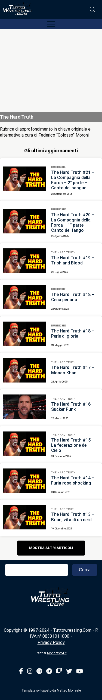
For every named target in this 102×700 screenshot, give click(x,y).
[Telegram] (49, 671)
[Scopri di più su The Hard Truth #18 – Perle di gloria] (24, 335)
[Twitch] (59, 671)
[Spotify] (39, 671)
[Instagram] (29, 671)
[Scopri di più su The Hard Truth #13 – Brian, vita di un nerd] (24, 518)
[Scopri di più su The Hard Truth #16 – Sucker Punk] (24, 407)
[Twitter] (69, 671)
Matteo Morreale (69, 690)
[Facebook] (21, 671)
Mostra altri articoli (51, 548)
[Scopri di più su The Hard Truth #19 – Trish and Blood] (24, 261)
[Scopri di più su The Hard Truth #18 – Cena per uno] (24, 298)
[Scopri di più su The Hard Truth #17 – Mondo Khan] (24, 371)
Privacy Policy (51, 642)
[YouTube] (79, 671)
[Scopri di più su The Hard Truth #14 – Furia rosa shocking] (24, 481)
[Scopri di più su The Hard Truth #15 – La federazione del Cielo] (24, 444)
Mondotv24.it (57, 653)
